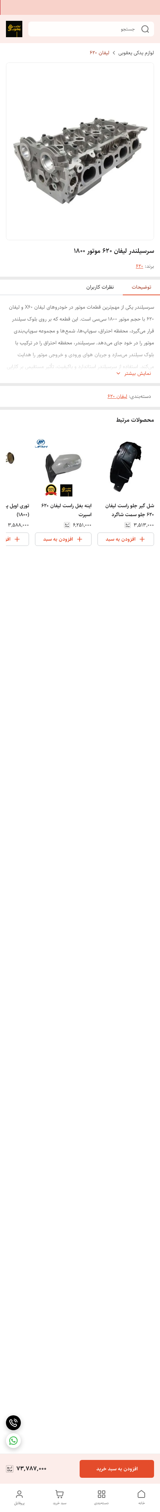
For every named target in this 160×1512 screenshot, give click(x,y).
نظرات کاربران (100, 287)
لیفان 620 (99, 53)
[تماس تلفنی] (13, 1422)
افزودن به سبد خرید (117, 1469)
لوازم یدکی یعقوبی (136, 53)
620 (139, 266)
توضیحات (141, 287)
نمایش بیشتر (137, 373)
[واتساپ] (13, 1440)
